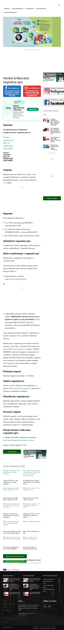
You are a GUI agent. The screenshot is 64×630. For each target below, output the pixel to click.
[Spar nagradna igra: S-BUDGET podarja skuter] (32, 541)
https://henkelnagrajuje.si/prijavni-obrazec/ (19, 440)
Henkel (8, 569)
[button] (59, 5)
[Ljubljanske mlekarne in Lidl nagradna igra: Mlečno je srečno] (32, 507)
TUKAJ (24, 445)
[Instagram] (49, 606)
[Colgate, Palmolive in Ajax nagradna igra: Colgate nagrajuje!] (12, 474)
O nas (4, 600)
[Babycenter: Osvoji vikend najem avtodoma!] (32, 491)
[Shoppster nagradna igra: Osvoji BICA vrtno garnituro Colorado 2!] (12, 507)
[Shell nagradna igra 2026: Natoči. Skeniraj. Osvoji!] (12, 491)
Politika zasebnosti (8, 603)
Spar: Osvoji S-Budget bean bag (31, 532)
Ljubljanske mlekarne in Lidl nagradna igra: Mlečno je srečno (31, 515)
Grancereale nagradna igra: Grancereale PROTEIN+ (11, 548)
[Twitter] (17, 458)
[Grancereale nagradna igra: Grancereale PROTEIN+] (12, 541)
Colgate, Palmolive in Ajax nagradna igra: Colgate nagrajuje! (10, 482)
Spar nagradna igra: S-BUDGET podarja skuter (30, 548)
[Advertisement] (32, 61)
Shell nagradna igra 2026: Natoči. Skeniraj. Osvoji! (10, 499)
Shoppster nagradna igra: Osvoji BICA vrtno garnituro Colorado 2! (11, 515)
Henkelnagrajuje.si (15, 569)
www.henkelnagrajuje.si (18, 279)
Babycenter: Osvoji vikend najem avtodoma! (30, 499)
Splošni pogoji (7, 610)
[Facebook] (13, 458)
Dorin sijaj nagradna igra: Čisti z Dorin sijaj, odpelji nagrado (12, 532)
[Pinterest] (21, 458)
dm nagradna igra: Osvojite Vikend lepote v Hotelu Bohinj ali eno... (31, 482)
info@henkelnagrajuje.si (16, 349)
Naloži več (51, 153)
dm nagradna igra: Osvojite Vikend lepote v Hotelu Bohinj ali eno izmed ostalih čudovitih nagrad (14, 586)
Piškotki (5, 607)
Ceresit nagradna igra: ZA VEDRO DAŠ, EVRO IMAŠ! (8, 156)
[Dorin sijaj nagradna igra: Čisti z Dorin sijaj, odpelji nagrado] (12, 525)
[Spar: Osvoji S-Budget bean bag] (32, 525)
